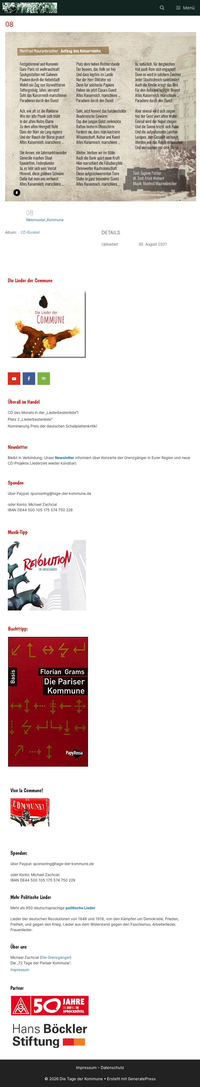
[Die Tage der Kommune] (30, 8)
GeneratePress (142, 1078)
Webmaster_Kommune (45, 220)
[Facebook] (29, 378)
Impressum (19, 969)
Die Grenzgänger (55, 957)
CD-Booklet (30, 232)
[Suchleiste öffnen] (162, 8)
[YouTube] (14, 378)
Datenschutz (112, 1067)
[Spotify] (44, 378)
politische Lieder (80, 908)
